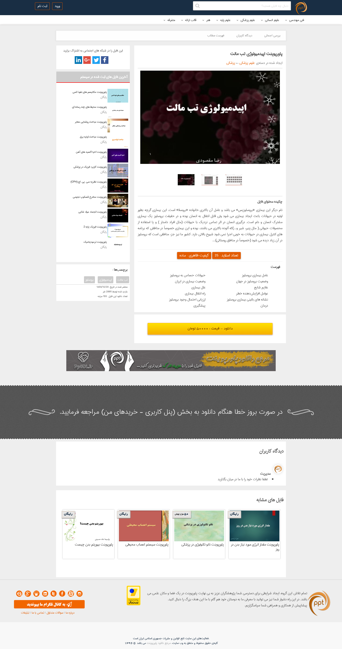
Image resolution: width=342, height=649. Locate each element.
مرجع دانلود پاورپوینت (159, 643)
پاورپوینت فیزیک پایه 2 (95, 226)
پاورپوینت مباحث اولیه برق (93, 136)
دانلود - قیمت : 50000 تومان (210, 329)
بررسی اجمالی (272, 35)
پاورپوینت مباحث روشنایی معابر (91, 121)
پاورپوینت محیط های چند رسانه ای (89, 106)
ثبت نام (42, 6)
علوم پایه (225, 20)
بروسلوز (89, 280)
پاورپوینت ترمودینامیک (95, 241)
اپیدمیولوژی (105, 280)
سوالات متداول (55, 612)
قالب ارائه (190, 20)
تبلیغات (25, 612)
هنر (207, 20)
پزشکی (230, 63)
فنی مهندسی (296, 20)
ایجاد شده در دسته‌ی (268, 63)
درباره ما (70, 612)
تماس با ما (38, 612)
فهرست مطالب (215, 35)
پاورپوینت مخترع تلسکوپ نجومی (90, 196)
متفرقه (171, 20)
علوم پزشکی (247, 20)
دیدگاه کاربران (244, 35)
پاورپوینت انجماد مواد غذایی (92, 211)
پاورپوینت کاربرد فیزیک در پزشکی (90, 166)
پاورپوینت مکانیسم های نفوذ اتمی (90, 92)
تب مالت (122, 280)
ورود (57, 6)
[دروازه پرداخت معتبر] (134, 604)
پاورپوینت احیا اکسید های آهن (91, 151)
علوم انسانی (271, 20)
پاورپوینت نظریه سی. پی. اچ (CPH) (88, 181)
